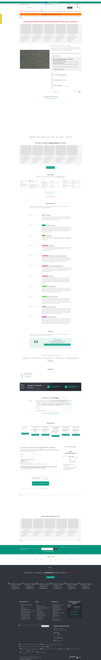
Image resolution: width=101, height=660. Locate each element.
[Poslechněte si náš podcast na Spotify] (41, 652)
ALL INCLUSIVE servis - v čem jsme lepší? (27, 611)
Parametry (38, 136)
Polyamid (48, 215)
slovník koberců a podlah (60, 176)
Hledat (70, 7)
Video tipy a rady (39, 611)
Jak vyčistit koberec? (40, 618)
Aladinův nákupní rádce (41, 612)
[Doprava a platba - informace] (50, 645)
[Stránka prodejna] (34, 632)
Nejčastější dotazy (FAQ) (25, 614)
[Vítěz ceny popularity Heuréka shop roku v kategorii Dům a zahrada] (30, 7)
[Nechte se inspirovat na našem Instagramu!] (50, 568)
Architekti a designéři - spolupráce (58, 612)
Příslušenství (61, 136)
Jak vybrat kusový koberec (41, 606)
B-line (79, 92)
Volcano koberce (54, 143)
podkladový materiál (45, 239)
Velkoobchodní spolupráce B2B (57, 609)
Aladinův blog (39, 609)
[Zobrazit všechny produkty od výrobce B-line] (32, 405)
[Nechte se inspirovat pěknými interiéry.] (50, 502)
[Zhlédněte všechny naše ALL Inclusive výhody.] (23, 652)
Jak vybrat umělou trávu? (41, 614)
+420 (56, 386)
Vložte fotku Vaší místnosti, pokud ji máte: (27, 459)
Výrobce (57, 136)
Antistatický (52, 245)
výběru (44, 319)
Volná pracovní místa (55, 620)
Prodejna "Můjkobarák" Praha (61, 626)
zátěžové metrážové (57, 323)
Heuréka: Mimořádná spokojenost (60, 74)
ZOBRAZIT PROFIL (50, 577)
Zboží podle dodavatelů (56, 607)
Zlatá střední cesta (51, 306)
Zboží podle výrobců (55, 606)
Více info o (47, 551)
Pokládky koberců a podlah (25, 617)
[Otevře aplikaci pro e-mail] (66, 387)
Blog (20, 4)
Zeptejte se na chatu (72, 387)
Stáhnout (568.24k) (28, 376)
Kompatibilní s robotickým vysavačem (58, 255)
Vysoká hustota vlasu (53, 296)
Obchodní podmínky (55, 615)
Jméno (22, 454)
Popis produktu (43, 136)
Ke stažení (52, 136)
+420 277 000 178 (47, 4)
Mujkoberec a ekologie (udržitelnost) (43, 607)
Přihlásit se (74, 4)
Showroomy (24, 4)
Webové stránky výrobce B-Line (41, 410)
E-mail (22, 456)
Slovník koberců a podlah (41, 615)
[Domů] (23, 16)
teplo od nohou (60, 321)
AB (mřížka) (48, 235)
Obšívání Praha (55, 614)
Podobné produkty (32, 136)
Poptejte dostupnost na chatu (58, 69)
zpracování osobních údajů (49, 551)
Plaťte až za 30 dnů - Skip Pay (26, 612)
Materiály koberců (40, 617)
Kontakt (27, 4)
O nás (38, 604)
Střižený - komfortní (51, 225)
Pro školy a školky (55, 611)
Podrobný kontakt (74, 616)
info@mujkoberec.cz (73, 386)
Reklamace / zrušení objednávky (26, 604)
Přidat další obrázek (30, 462)
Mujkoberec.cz (35, 658)
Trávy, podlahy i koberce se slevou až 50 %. (51, 14)
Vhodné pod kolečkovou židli (56, 266)
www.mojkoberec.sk (28, 659)
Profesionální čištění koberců (26, 615)
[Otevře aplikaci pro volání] (48, 387)
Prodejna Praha (23, 607)
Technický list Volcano (27, 373)
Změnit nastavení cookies (56, 618)
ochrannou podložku (62, 269)
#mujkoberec (72, 573)
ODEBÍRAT (55, 548)
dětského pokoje (67, 321)
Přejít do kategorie (50, 167)
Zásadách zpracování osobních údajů (44, 488)
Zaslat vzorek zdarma (56, 55)
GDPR (53, 617)
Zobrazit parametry (69, 50)
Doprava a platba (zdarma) (25, 609)
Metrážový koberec (52, 316)
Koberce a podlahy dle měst (25, 618)
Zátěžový (51, 276)
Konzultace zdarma (68, 136)
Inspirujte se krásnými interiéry (57, 604)
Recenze (48, 136)
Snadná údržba (51, 286)
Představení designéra (72, 461)
